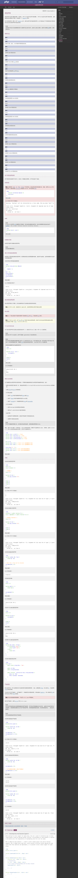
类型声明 (60, 40)
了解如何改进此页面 (9, 826)
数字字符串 (61, 22)
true (14, 61)
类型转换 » (71, 7)
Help (36, 1)
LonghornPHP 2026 (39, 4)
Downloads (14, 1)
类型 (14, 7)
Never (60, 34)
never (14, 389)
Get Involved (30, 1)
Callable (60, 29)
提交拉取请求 (17, 826)
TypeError (25, 18)
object (12, 398)
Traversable (30, 401)
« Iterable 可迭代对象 (62, 7)
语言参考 (9, 7)
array (25, 401)
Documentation (21, 1)
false (18, 71)
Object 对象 (61, 25)
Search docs (60, 2)
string (22, 187)
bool (14, 187)
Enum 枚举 (61, 26)
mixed (9, 389)
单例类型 (60, 37)
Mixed (60, 31)
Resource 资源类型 (62, 28)
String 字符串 (61, 21)
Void (60, 32)
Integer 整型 (61, 18)
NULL (60, 15)
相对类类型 (61, 35)
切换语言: (45, 10)
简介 (60, 12)
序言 (6, 7)
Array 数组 (61, 24)
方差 (48, 27)
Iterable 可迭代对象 (63, 38)
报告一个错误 (24, 826)
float (19, 187)
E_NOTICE (7, 225)
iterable (12, 401)
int (16, 187)
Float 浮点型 (61, 19)
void (8, 89)
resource (20, 21)
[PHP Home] (6, 2)
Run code (8, 198)
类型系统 (60, 13)
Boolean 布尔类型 (62, 16)
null (14, 71)
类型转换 (60, 41)
